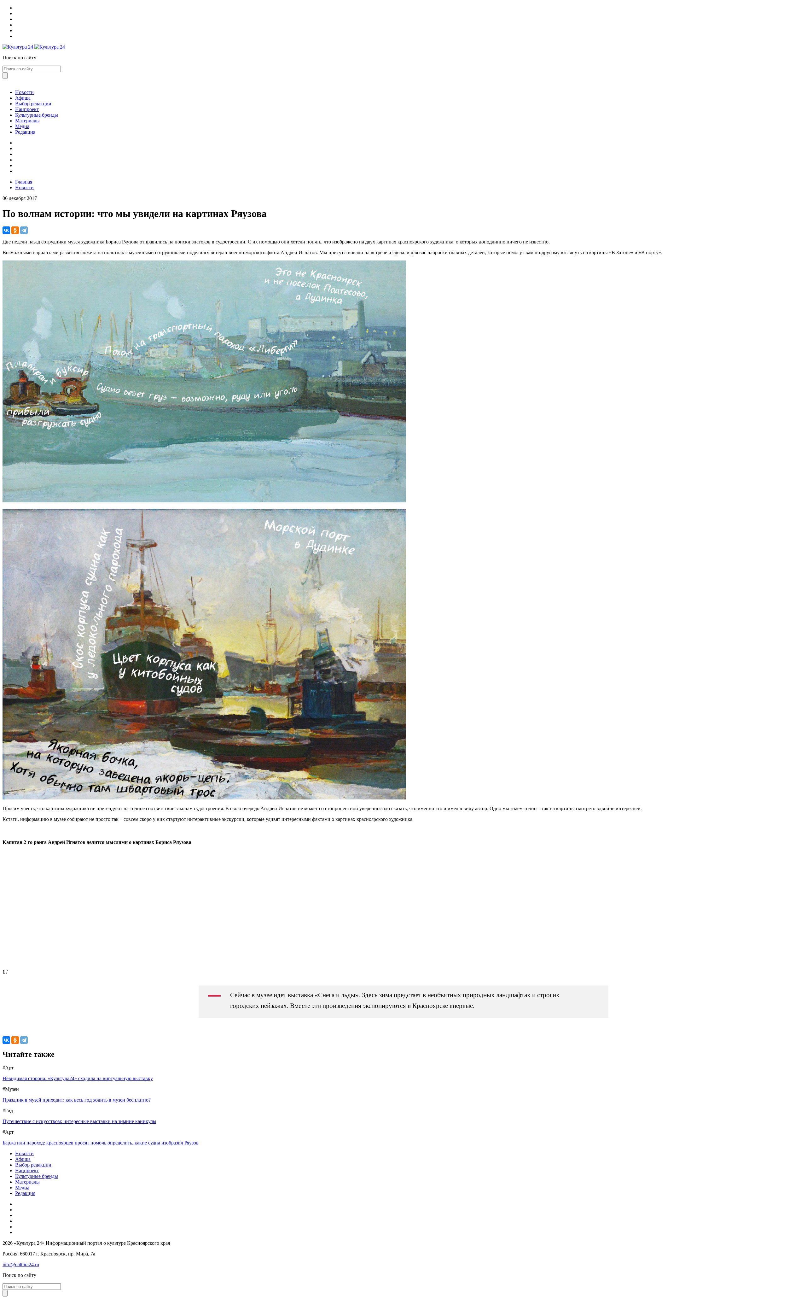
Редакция (25, 132)
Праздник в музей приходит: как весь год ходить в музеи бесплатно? (77, 1100)
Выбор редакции (33, 103)
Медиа (22, 126)
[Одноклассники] (15, 230)
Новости (24, 92)
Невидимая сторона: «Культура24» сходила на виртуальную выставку (78, 1078)
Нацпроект (27, 109)
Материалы (27, 120)
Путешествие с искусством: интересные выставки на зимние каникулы (79, 1121)
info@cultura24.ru (21, 1264)
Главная (23, 181)
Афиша (23, 98)
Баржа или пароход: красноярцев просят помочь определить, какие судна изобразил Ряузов (101, 1142)
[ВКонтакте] (6, 230)
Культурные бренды (36, 115)
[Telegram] (24, 230)
